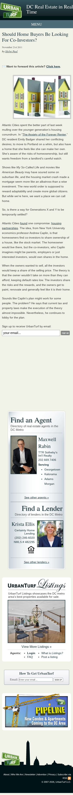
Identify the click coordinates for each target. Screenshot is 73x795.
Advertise (41, 774)
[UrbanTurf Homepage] (21, 15)
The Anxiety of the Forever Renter (44, 134)
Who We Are (17, 774)
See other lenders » (36, 562)
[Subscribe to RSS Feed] (69, 778)
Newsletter (30, 774)
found (23, 223)
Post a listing (49, 657)
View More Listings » (36, 646)
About (6, 774)
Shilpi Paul (11, 51)
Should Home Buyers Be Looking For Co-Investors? (35, 37)
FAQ (30, 657)
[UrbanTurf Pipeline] (36, 729)
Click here (53, 66)
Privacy (52, 774)
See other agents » (36, 497)
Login (31, 653)
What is (52, 653)
